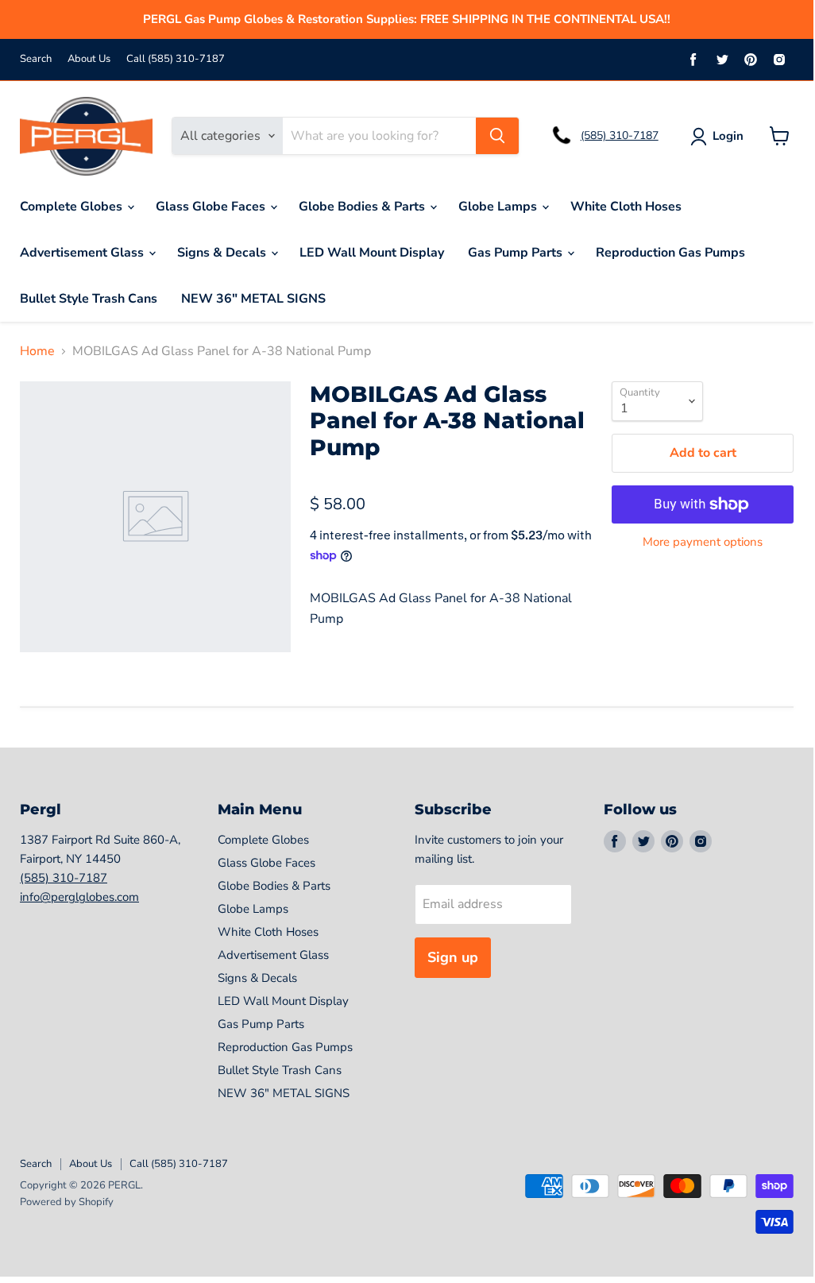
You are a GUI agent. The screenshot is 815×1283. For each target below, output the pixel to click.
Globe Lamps (499, 206)
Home (37, 351)
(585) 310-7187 (620, 135)
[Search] (497, 136)
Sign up (452, 957)
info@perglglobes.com (79, 897)
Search (36, 59)
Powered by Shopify (67, 1202)
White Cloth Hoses (626, 206)
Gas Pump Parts (517, 252)
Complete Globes (73, 206)
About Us (89, 59)
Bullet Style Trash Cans (88, 298)
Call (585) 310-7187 (175, 59)
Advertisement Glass (83, 252)
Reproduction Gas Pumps (670, 252)
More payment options (703, 542)
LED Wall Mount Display (371, 252)
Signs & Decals (223, 252)
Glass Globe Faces (212, 206)
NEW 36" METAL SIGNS (253, 298)
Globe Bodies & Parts (363, 206)
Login (728, 136)
